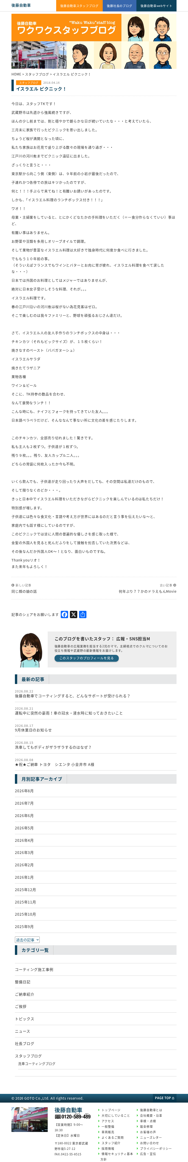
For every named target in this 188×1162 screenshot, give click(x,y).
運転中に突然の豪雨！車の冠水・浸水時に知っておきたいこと (69, 711)
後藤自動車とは (151, 1110)
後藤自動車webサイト (156, 5)
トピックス (24, 1018)
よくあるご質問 (113, 1137)
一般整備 (108, 1126)
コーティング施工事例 (34, 969)
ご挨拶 (21, 1006)
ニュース (22, 1031)
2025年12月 (25, 889)
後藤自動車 (21, 5)
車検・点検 (148, 1121)
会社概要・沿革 (151, 1115)
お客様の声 (148, 1132)
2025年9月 (24, 926)
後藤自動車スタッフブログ (79, 5)
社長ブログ (24, 1043)
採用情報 (108, 1148)
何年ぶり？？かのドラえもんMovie (148, 591)
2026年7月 (24, 803)
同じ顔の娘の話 (24, 591)
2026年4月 (24, 840)
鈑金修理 (146, 1126)
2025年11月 (25, 902)
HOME (16, 74)
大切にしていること (116, 1115)
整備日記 (22, 981)
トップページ (111, 1110)
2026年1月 (24, 877)
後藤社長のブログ (119, 5)
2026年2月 (24, 864)
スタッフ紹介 (111, 1143)
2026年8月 (24, 790)
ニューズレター (151, 1137)
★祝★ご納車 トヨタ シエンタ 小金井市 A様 (54, 762)
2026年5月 (24, 828)
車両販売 (108, 1132)
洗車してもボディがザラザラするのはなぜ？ (53, 745)
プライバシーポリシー (156, 1148)
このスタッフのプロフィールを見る (86, 658)
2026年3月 (24, 852)
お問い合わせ (149, 1143)
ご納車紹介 (24, 994)
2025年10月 (25, 914)
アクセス (108, 1121)
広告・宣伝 (148, 1153)
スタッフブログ (28, 1056)
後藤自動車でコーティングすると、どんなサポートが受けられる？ (73, 693)
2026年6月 (24, 815)
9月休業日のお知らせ (33, 728)
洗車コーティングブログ (36, 1063)
